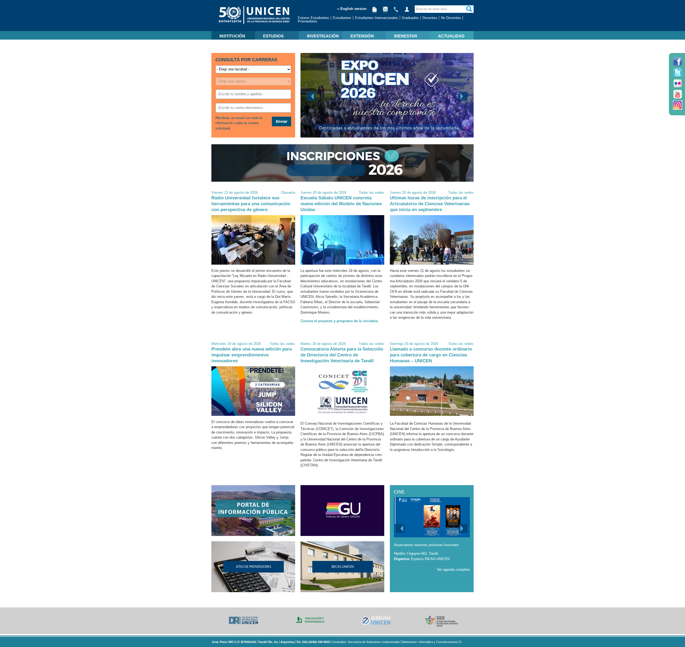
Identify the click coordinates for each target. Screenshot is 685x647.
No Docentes (451, 18)
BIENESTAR (405, 36)
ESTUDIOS (273, 36)
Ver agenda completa (453, 570)
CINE (399, 491)
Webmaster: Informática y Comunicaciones (430, 642)
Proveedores (307, 21)
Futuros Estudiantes (313, 18)
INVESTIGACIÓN (323, 36)
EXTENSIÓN (362, 36)
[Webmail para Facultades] (385, 11)
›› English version (352, 9)
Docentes (430, 18)
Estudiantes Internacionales (376, 18)
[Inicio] (374, 11)
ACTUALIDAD (451, 36)
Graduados (410, 18)
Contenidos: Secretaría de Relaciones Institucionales (366, 642)
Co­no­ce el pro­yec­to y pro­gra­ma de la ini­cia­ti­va (339, 321)
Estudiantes (342, 18)
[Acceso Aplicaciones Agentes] (406, 11)
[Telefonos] (396, 11)
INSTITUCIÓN (232, 36)
